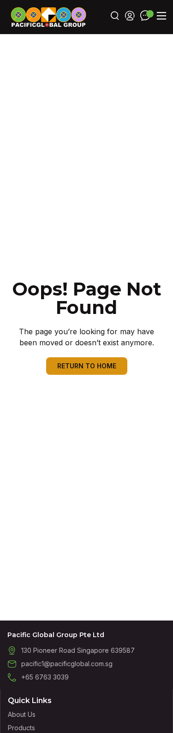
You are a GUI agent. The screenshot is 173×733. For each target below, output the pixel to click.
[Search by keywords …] (115, 17)
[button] (161, 16)
